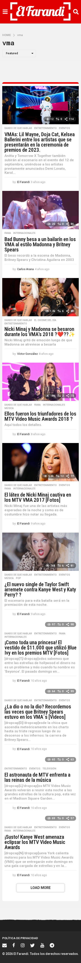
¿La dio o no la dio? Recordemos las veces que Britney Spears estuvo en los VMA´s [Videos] (37, 712)
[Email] (4, 945)
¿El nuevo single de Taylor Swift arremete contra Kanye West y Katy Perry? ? (40, 589)
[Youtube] (42, 945)
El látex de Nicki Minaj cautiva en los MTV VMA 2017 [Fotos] (37, 497)
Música (9, 408)
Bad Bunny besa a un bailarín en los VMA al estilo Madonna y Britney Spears (40, 244)
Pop (18, 578)
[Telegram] (52, 945)
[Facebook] (13, 945)
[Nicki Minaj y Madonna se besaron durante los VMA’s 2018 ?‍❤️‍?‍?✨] (40, 297)
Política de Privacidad (20, 938)
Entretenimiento (45, 128)
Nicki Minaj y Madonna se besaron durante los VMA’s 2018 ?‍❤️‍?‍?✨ (39, 331)
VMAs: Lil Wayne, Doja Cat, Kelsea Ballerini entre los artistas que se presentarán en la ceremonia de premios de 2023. (39, 142)
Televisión (49, 768)
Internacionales (24, 233)
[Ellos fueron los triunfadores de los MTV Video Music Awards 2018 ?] (40, 382)
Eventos (64, 128)
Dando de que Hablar (18, 128)
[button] (5, 11)
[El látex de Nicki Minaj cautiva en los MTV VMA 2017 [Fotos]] (40, 462)
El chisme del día (45, 320)
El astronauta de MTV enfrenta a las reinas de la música (37, 777)
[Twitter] (32, 945)
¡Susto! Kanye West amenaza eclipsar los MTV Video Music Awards (34, 842)
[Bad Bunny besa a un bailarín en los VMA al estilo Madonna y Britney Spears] (40, 210)
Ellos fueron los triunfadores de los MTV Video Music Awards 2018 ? (40, 416)
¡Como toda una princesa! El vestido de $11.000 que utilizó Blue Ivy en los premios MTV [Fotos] (40, 648)
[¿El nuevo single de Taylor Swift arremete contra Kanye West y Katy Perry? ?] (40, 552)
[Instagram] (23, 945)
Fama (7, 233)
